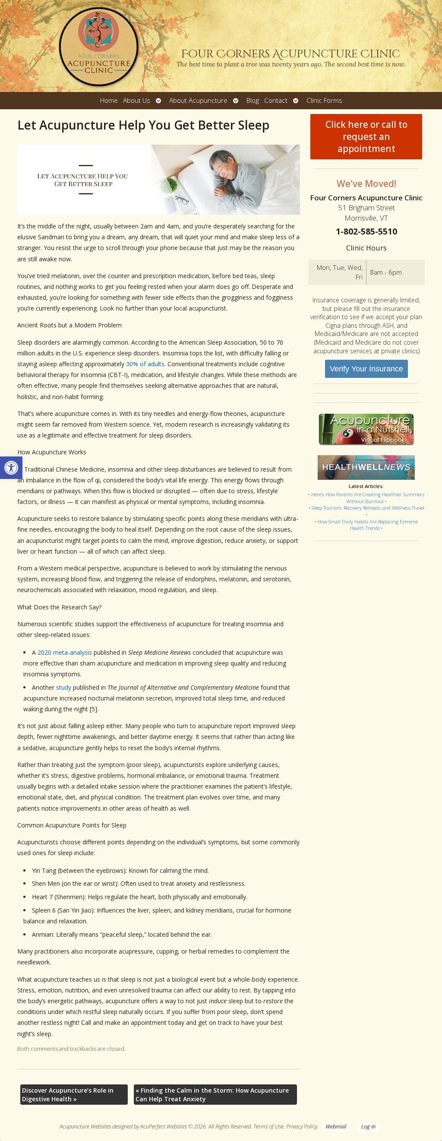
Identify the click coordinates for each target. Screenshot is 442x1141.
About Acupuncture (198, 100)
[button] (11, 467)
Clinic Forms (324, 100)
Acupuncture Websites (85, 1126)
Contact (275, 100)
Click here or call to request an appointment (366, 136)
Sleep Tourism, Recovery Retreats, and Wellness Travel (368, 507)
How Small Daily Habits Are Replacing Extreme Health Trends (368, 525)
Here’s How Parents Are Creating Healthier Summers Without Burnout (367, 497)
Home (109, 100)
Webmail (335, 1126)
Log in (368, 1126)
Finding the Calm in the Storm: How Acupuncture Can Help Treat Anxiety (212, 1094)
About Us (136, 100)
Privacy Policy (301, 1126)
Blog (252, 100)
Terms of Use (268, 1126)
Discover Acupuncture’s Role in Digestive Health (68, 1094)
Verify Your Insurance (366, 368)
